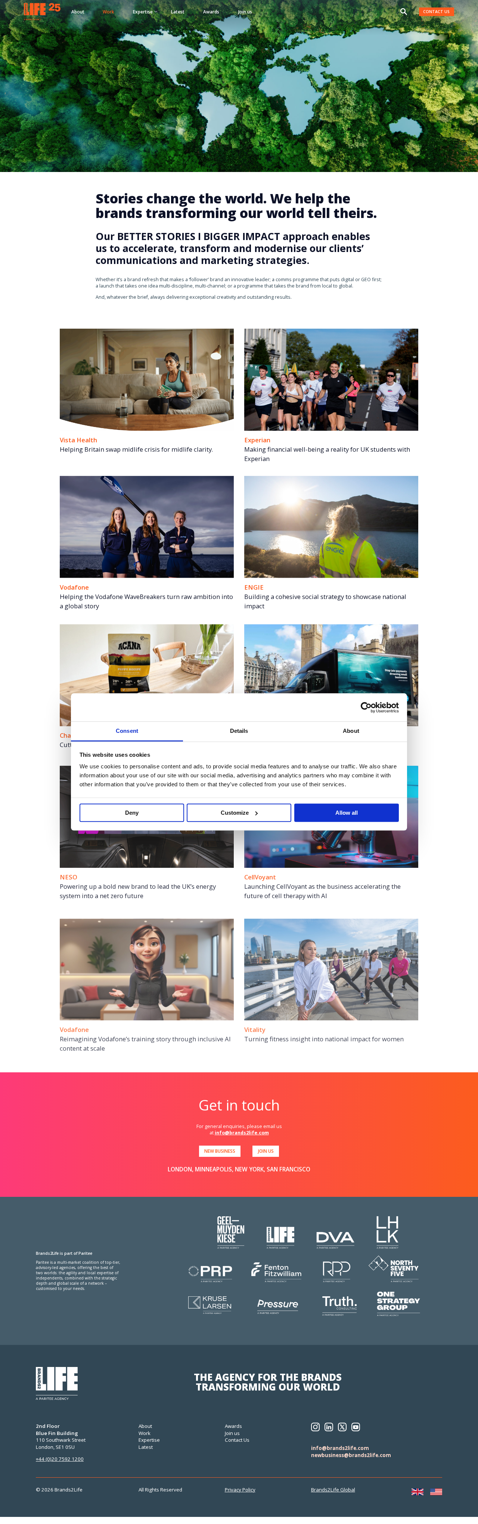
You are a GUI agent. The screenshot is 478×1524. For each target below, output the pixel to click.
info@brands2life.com (242, 1133)
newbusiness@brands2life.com (351, 1455)
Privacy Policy (240, 1489)
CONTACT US (436, 11)
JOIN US (266, 1151)
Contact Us (237, 1440)
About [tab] (351, 731)
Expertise (149, 1440)
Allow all (346, 812)
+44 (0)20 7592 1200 (60, 1459)
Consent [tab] (127, 731)
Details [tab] (239, 731)
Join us (245, 12)
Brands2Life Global (333, 1489)
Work (108, 12)
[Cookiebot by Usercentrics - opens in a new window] (366, 707)
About (77, 12)
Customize (235, 812)
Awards (211, 12)
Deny (132, 812)
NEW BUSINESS (219, 1151)
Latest (177, 12)
